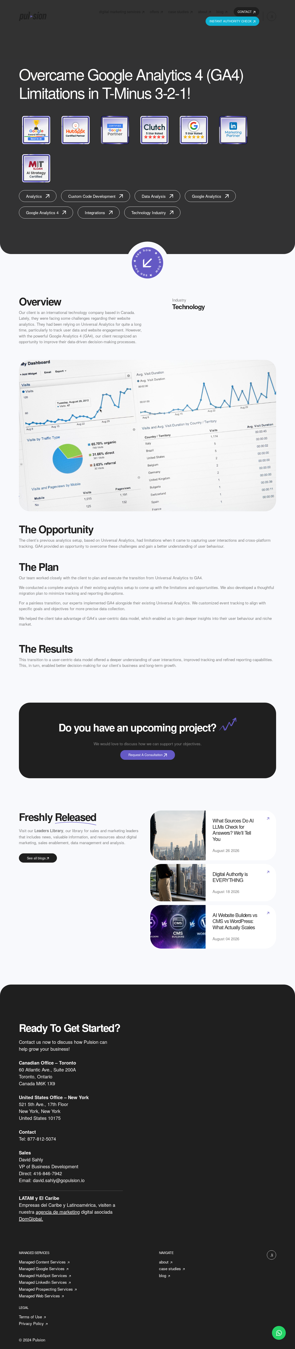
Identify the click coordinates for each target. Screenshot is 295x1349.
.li (271, 16)
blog (220, 11)
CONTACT (245, 11)
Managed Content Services (42, 1262)
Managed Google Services (42, 1268)
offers (154, 11)
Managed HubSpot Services (43, 1275)
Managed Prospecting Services (46, 1289)
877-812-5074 (41, 1138)
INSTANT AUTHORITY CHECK (230, 21)
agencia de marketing (58, 1211)
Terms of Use (30, 1316)
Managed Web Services (39, 1296)
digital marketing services (120, 11)
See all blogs (37, 858)
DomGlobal (30, 1218)
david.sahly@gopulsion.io (59, 1180)
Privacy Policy (31, 1323)
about (202, 11)
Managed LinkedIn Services (43, 1282)
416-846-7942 (47, 1173)
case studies (178, 11)
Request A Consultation (146, 754)
